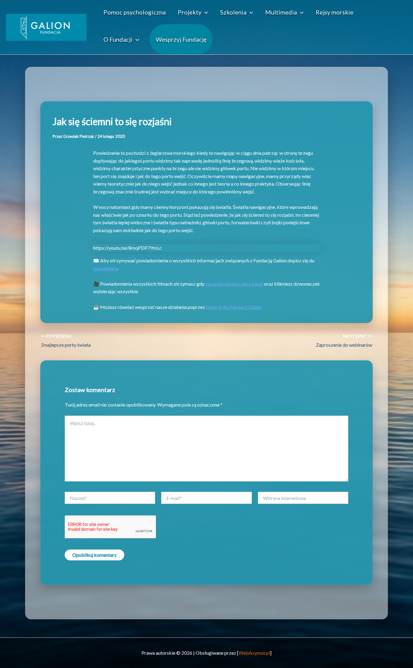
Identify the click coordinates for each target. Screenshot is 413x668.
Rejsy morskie (334, 12)
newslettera (105, 268)
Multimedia (281, 12)
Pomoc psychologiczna (134, 12)
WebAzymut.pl (254, 653)
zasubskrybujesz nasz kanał (234, 284)
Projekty (189, 12)
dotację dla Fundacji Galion (234, 307)
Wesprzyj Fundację (181, 39)
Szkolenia (233, 12)
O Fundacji (117, 39)
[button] (204, 12)
